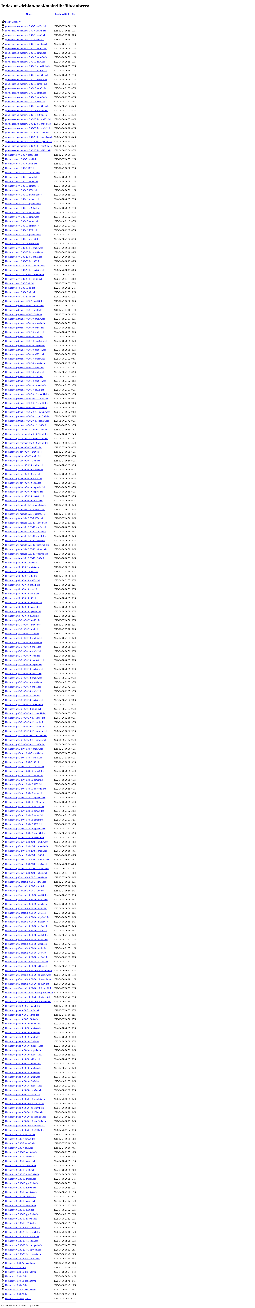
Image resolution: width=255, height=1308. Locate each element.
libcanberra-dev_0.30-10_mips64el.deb (23, 194)
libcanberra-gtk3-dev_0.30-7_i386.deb (23, 762)
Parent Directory (13, 22)
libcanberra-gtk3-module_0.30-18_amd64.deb (26, 935)
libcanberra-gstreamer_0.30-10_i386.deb (24, 336)
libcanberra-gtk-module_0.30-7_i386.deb (24, 518)
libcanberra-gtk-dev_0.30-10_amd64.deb (24, 465)
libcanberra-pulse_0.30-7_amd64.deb (22, 1006)
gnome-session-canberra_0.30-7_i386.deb (24, 39)
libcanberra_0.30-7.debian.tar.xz (20, 1263)
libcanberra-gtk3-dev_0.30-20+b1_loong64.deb (27, 859)
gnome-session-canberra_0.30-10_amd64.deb (26, 44)
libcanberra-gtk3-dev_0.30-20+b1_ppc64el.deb (27, 864)
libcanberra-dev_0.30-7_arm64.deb (21, 159)
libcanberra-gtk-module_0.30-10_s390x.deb (25, 558)
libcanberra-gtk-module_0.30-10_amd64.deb (26, 522)
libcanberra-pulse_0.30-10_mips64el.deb (24, 1046)
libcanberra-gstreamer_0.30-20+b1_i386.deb (26, 407)
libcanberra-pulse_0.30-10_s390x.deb (22, 1059)
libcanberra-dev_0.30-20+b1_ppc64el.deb (24, 270)
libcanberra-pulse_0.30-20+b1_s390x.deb (24, 1130)
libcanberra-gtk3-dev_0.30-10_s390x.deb (24, 802)
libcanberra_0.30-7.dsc (15, 1267)
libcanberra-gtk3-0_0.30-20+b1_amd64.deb (25, 713)
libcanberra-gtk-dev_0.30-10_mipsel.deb (24, 491)
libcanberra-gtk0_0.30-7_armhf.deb (21, 571)
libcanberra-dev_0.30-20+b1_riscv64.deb (24, 274)
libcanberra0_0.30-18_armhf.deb (20, 1205)
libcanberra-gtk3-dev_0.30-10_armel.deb (24, 775)
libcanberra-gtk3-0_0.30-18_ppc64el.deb (24, 700)
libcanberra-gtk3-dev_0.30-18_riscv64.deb (25, 833)
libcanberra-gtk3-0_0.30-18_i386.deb (22, 695)
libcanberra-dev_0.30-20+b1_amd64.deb (24, 248)
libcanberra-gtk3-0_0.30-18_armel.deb (23, 686)
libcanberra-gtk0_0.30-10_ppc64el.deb (23, 611)
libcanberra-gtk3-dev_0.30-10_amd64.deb (24, 766)
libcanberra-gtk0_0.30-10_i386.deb (21, 598)
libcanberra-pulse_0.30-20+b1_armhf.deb (24, 1108)
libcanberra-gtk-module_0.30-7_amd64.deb (25, 505)
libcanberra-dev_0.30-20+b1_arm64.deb (24, 252)
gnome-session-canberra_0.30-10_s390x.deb (26, 79)
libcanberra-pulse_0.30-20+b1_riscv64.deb (25, 1125)
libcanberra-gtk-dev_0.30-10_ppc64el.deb (24, 496)
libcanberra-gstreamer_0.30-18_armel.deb (24, 367)
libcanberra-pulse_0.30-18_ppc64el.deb (23, 1085)
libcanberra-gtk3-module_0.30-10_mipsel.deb (26, 921)
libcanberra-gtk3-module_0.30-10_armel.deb (26, 904)
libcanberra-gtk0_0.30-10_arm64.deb (22, 585)
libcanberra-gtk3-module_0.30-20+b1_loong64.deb (29, 988)
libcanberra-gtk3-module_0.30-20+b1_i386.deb (27, 983)
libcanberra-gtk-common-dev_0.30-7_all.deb (26, 429)
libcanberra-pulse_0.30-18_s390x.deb (22, 1094)
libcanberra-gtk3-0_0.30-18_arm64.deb (23, 682)
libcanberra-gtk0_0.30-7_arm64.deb (22, 567)
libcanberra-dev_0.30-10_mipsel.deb (22, 199)
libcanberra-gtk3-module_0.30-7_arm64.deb (25, 882)
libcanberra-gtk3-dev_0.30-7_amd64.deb (24, 749)
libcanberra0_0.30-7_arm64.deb (20, 1139)
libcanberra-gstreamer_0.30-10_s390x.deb (24, 354)
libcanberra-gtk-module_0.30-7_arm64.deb (25, 509)
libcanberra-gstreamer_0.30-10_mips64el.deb (26, 341)
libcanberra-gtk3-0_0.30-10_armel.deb (23, 647)
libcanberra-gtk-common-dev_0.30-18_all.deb (26, 438)
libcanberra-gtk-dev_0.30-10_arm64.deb (24, 469)
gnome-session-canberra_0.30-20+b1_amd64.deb (28, 119)
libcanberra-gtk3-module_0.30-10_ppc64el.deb (27, 926)
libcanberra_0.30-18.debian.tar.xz (20, 1280)
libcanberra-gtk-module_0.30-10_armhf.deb (25, 536)
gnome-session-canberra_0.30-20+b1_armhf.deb (27, 128)
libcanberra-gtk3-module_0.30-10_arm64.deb (26, 899)
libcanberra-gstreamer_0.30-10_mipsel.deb (25, 345)
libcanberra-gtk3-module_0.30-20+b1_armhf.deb (28, 979)
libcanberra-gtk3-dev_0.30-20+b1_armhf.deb (26, 850)
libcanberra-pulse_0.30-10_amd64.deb (23, 1023)
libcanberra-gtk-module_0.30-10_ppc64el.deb (26, 553)
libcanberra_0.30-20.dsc (16, 1294)
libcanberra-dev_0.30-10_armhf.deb (22, 186)
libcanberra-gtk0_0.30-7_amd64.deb (22, 562)
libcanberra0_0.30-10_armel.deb (20, 1161)
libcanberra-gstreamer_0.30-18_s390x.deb (24, 389)
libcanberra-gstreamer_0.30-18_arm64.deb (25, 363)
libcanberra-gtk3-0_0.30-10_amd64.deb (23, 638)
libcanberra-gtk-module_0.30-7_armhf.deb (25, 514)
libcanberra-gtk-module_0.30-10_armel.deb (25, 531)
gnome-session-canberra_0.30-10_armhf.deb (26, 57)
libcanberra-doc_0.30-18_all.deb (20, 292)
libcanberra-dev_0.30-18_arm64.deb (22, 217)
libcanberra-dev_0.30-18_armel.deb (21, 221)
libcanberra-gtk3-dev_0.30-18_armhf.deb (24, 819)
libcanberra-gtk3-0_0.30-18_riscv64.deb (24, 704)
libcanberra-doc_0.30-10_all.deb (20, 288)
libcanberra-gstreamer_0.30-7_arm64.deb (24, 305)
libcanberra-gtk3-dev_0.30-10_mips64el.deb (25, 788)
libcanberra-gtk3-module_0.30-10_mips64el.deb (27, 917)
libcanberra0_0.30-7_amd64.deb (20, 1134)
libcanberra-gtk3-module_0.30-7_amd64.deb (26, 877)
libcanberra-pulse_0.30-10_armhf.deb (22, 1037)
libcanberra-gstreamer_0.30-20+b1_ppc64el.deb (27, 416)
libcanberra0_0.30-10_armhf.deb (20, 1165)
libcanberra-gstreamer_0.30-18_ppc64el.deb (25, 381)
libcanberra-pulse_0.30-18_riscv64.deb (23, 1090)
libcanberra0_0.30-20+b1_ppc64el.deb (23, 1249)
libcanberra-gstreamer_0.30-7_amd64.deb (24, 301)
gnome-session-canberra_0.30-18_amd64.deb (26, 84)
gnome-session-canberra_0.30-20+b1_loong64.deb (29, 137)
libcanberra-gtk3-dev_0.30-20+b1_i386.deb (25, 855)
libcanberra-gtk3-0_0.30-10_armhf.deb (23, 651)
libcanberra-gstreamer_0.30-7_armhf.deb (24, 310)
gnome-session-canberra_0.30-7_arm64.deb (25, 30)
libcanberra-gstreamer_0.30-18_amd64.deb (25, 358)
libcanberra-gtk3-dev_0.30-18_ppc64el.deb (25, 828)
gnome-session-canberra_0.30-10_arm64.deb (26, 48)
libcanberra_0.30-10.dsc (16, 1276)
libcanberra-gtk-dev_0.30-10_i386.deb (23, 483)
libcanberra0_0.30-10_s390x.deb (20, 1187)
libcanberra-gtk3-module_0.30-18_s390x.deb (26, 966)
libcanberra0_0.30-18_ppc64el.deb (21, 1214)
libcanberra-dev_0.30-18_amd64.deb (22, 212)
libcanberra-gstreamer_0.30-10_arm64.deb (25, 323)
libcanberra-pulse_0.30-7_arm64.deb (22, 1010)
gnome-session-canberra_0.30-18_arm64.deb (26, 88)
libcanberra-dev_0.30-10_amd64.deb (22, 172)
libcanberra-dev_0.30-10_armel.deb (21, 181)
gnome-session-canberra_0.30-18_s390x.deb (26, 115)
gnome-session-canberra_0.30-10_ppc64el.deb (27, 75)
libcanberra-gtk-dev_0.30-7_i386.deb (22, 460)
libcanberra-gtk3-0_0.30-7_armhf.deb (22, 629)
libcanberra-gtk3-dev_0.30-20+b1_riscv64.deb (27, 868)
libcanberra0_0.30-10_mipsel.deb (20, 1179)
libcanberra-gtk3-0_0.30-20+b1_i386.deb (24, 726)
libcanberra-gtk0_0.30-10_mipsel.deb (22, 607)
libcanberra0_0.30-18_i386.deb (19, 1210)
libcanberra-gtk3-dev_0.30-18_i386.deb (23, 824)
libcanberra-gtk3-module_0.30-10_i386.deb (25, 913)
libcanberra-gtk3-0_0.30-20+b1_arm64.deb (25, 718)
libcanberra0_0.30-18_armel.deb (20, 1201)
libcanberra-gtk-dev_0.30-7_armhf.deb (23, 456)
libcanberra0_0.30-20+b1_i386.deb (21, 1241)
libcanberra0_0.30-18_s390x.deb (20, 1223)
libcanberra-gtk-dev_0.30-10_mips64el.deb (25, 487)
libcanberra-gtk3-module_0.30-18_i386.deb (25, 952)
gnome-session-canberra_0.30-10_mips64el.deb (27, 66)
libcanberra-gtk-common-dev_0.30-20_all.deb (26, 443)
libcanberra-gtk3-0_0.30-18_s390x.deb (23, 709)
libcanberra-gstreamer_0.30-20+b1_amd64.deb (27, 394)
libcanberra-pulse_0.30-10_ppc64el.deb (23, 1054)
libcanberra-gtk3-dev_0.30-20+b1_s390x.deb (26, 873)
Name (29, 14)
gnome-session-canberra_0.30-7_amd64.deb (25, 26)
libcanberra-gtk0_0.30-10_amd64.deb (22, 580)
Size (74, 14)
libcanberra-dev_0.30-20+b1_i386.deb (23, 261)
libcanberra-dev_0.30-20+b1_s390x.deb (23, 279)
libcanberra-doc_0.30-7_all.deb (19, 283)
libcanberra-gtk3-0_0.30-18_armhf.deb (23, 691)
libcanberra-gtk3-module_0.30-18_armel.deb (26, 944)
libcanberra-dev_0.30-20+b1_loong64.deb (25, 265)
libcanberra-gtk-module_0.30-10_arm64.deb (25, 527)
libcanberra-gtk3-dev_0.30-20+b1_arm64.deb (26, 846)
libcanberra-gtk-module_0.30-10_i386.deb (25, 540)
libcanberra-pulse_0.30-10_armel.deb (22, 1032)
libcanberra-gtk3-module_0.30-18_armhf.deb (26, 948)
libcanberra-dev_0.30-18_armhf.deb (22, 225)
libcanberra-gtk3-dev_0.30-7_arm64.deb (24, 753)
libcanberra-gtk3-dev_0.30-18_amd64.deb (24, 806)
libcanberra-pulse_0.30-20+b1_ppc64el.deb (25, 1121)
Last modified (62, 14)
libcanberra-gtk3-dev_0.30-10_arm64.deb (24, 771)
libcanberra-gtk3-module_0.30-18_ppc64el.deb (27, 957)
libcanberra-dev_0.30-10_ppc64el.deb (23, 203)
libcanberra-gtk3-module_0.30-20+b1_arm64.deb (28, 975)
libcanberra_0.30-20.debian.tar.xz (20, 1289)
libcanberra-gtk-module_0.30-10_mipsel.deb (25, 549)
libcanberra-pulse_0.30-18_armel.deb (22, 1072)
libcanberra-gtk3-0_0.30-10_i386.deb (22, 655)
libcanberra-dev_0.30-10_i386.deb (21, 190)
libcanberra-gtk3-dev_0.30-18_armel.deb (24, 815)
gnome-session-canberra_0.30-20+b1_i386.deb (27, 132)
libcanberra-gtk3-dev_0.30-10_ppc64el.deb (25, 797)
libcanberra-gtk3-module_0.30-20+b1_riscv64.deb (28, 997)
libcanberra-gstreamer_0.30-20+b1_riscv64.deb (27, 420)
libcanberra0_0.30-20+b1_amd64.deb (22, 1227)
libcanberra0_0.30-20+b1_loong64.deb (23, 1245)
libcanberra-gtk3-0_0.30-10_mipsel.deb (23, 664)
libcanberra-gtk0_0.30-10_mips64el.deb (23, 602)
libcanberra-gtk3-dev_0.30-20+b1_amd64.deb (26, 842)
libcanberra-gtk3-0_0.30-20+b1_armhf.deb (25, 722)
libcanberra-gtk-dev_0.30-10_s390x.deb (23, 500)
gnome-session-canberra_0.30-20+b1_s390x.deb (27, 150)
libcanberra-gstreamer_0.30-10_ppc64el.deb (25, 350)
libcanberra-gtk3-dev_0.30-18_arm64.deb (24, 811)
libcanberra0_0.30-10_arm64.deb (20, 1156)
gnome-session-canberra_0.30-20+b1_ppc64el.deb (28, 141)
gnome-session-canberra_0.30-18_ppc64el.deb (27, 106)
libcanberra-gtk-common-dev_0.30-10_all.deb (26, 434)
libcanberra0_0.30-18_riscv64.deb (21, 1218)
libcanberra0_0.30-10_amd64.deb (21, 1152)
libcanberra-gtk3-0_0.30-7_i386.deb (22, 633)
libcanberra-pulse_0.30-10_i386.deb (22, 1041)
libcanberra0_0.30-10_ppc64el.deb (21, 1183)
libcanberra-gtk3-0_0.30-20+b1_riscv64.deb (25, 740)
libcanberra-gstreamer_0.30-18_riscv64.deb (25, 385)
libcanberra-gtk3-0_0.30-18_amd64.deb (23, 678)
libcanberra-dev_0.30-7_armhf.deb (21, 163)
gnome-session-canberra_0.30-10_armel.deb (25, 53)
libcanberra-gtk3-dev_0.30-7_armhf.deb (23, 757)
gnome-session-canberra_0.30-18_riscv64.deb (26, 110)
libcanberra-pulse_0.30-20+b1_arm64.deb (24, 1103)
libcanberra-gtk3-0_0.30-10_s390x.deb (23, 673)
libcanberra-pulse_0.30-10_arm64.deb (23, 1028)
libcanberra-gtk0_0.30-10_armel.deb (22, 589)
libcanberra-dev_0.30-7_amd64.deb (21, 155)
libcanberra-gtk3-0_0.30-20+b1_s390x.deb (25, 744)
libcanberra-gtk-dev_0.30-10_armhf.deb (23, 478)
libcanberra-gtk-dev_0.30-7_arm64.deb (23, 452)
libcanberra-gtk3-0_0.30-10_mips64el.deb (24, 660)
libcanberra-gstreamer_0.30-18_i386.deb (24, 376)
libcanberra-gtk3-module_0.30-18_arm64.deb (26, 939)
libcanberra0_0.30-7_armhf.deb (20, 1143)
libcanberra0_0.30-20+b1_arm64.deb (22, 1232)
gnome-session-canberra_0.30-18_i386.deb (25, 101)
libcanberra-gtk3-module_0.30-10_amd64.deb (26, 895)
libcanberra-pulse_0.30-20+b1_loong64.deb (25, 1116)
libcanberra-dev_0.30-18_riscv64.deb (22, 239)
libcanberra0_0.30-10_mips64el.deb (22, 1174)
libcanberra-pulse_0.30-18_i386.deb (22, 1081)
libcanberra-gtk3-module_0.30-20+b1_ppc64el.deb (29, 992)
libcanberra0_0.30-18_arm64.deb (20, 1196)
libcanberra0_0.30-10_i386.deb (19, 1170)
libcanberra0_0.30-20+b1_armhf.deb (22, 1236)
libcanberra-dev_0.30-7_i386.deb (20, 168)
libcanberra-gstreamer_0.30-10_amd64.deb (25, 319)
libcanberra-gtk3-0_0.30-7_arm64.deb (23, 624)
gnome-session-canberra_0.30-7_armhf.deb (25, 35)
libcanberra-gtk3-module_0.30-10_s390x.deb (26, 930)
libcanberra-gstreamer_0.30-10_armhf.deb (24, 332)
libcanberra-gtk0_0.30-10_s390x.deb (22, 616)
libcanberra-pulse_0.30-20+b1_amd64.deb (25, 1099)
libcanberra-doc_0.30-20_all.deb (20, 296)
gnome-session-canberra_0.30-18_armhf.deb (26, 97)
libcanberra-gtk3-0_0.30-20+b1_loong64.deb (26, 731)
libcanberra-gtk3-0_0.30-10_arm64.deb (23, 642)
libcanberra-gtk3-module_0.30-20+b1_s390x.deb (28, 1001)
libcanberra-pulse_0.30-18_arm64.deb (23, 1068)
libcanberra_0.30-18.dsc (16, 1285)
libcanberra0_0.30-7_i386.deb (19, 1147)
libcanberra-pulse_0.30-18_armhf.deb (22, 1077)
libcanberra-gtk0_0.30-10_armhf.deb (22, 593)
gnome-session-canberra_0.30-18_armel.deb (25, 92)
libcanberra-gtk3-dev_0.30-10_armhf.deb (24, 780)
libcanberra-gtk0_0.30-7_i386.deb (21, 576)
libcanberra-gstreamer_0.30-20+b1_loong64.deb (27, 412)
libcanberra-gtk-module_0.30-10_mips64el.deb (27, 545)
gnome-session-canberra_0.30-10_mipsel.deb (26, 70)
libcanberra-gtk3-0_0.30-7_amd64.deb (23, 620)
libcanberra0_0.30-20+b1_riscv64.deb (23, 1254)
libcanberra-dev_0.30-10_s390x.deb (22, 208)
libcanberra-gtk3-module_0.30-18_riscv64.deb (26, 961)
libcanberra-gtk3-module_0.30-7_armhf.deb (25, 886)
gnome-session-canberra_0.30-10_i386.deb (25, 61)
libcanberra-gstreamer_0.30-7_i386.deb (23, 314)
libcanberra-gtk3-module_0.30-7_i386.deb (25, 890)
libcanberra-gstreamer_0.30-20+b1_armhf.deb (26, 403)
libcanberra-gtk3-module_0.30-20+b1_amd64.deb (28, 970)
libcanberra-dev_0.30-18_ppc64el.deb (23, 234)
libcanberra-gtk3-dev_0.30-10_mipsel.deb (24, 793)
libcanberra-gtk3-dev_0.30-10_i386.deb (23, 784)
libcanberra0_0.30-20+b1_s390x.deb (22, 1258)
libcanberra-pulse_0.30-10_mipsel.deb (23, 1050)
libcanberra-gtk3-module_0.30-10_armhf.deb (26, 908)
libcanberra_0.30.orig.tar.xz (18, 1298)
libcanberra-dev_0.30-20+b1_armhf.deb (23, 256)
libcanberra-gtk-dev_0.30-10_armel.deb (23, 474)
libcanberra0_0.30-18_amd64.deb (21, 1192)
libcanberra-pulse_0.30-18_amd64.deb (23, 1063)
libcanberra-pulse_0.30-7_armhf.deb (22, 1015)
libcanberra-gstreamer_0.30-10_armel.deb (24, 327)
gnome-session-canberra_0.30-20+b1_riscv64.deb (28, 146)
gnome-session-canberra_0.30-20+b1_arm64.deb (28, 123)
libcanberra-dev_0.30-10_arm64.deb (22, 177)
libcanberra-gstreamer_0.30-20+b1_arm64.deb (26, 398)
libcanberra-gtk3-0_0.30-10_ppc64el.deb (24, 669)
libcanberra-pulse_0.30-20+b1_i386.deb (23, 1112)
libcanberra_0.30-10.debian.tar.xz (20, 1272)
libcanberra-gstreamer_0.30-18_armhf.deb (24, 372)
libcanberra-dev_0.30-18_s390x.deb (22, 243)
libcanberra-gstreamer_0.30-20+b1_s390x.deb (26, 425)
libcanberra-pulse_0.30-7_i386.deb (21, 1019)
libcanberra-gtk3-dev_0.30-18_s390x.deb (24, 837)
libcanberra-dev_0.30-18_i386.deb (21, 230)
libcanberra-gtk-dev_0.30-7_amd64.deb (23, 447)
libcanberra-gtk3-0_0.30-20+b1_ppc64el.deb (26, 735)
